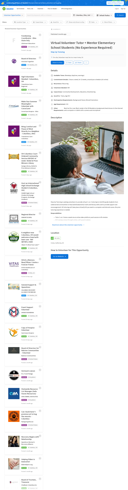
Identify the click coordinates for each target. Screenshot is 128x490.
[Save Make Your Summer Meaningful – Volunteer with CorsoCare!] (40, 100)
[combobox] (48, 15)
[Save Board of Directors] (40, 57)
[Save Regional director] (40, 213)
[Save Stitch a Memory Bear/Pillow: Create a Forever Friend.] (40, 259)
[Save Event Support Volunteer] (40, 306)
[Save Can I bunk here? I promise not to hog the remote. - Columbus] (40, 410)
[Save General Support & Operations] (40, 283)
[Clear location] (92, 15)
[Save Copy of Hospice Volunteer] (40, 326)
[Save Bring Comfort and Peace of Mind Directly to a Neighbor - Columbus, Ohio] (40, 125)
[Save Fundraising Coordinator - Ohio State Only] (40, 34)
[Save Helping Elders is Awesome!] (40, 458)
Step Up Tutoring (58, 52)
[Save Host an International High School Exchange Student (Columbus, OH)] (40, 182)
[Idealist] (7, 8)
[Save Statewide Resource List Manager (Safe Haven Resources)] (40, 388)
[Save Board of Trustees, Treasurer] (40, 478)
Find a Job (30, 9)
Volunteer (40, 9)
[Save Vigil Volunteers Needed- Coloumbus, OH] (40, 75)
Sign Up (123, 9)
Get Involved (20, 9)
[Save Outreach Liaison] (40, 369)
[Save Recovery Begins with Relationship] (40, 435)
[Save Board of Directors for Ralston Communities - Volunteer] (40, 347)
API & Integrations (66, 9)
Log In (117, 9)
